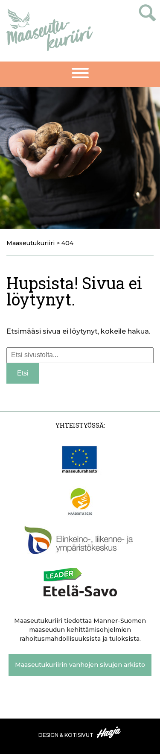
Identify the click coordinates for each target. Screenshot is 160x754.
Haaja (109, 732)
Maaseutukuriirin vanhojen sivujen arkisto (80, 665)
